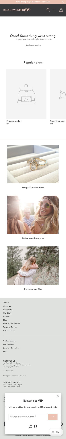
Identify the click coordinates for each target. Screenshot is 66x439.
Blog (5, 320)
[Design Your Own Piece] (33, 164)
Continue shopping (33, 45)
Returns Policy (9, 331)
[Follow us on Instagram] (33, 215)
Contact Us (7, 310)
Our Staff (7, 313)
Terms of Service (10, 327)
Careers (6, 317)
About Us (7, 306)
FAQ (5, 351)
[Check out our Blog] (33, 265)
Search (6, 302)
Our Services (8, 344)
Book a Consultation (11, 324)
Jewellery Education (11, 348)
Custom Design (9, 341)
